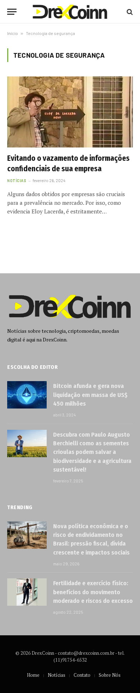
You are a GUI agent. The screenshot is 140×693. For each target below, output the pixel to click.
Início (12, 33)
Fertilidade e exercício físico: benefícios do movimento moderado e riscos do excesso (93, 592)
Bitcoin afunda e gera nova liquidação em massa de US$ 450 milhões (90, 394)
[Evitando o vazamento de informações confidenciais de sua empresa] (70, 111)
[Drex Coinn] (70, 11)
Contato (82, 675)
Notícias (56, 675)
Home (33, 675)
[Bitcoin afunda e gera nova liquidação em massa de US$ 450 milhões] (27, 395)
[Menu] (12, 12)
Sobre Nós (110, 675)
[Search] (129, 12)
